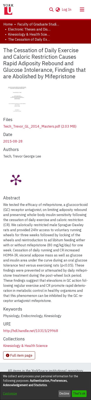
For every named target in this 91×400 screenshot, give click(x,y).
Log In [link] (67, 9)
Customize (10, 393)
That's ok (79, 393)
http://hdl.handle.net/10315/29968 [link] (30, 331)
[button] (51, 9)
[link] (39, 126)
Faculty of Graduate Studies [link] (38, 24)
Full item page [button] (20, 355)
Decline (64, 393)
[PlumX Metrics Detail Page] (16, 179)
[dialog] (45, 386)
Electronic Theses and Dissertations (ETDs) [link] (29, 29)
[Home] (8, 9)
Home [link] (8, 24)
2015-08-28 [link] (13, 141)
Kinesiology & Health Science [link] (29, 34)
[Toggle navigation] (82, 9)
